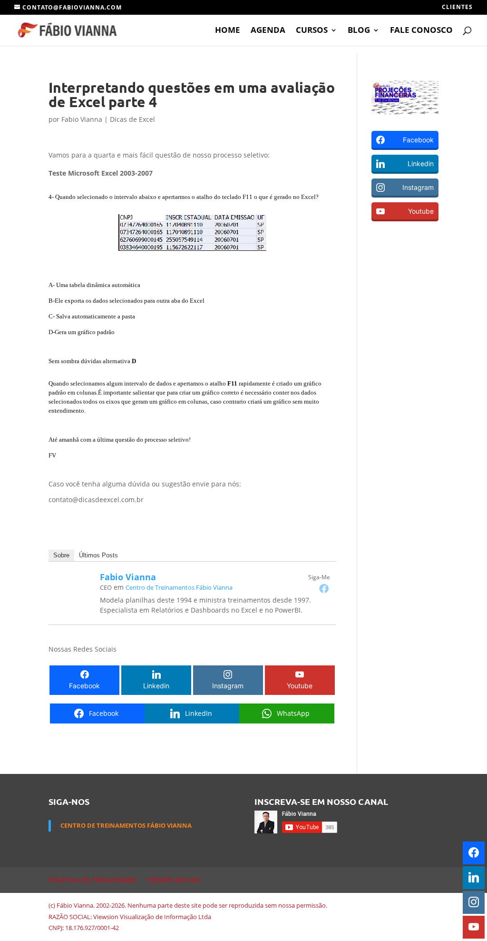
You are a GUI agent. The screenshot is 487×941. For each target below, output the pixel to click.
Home (227, 31)
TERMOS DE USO (174, 879)
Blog (359, 31)
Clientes (457, 7)
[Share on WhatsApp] (10, 285)
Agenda (268, 31)
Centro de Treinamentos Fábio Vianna (179, 587)
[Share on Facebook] (10, 245)
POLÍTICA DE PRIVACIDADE (92, 879)
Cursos (312, 31)
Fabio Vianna (81, 119)
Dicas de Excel (132, 119)
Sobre (61, 555)
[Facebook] (324, 588)
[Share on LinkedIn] (10, 265)
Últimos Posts (98, 555)
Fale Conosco (421, 31)
